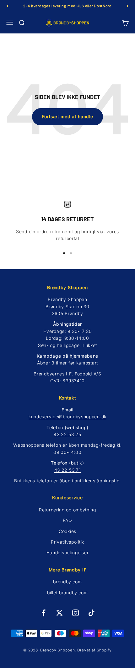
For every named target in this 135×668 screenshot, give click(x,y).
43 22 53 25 (67, 434)
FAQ (67, 520)
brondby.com (67, 581)
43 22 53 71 (67, 470)
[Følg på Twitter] (59, 613)
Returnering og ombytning (67, 509)
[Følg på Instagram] (75, 613)
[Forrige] (7, 6)
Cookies (67, 531)
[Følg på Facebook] (43, 613)
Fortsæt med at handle (67, 116)
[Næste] (128, 6)
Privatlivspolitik (67, 542)
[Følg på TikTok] (91, 613)
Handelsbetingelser (67, 552)
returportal (67, 238)
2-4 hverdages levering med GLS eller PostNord (67, 6)
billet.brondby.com (67, 592)
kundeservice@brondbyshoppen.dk (67, 416)
